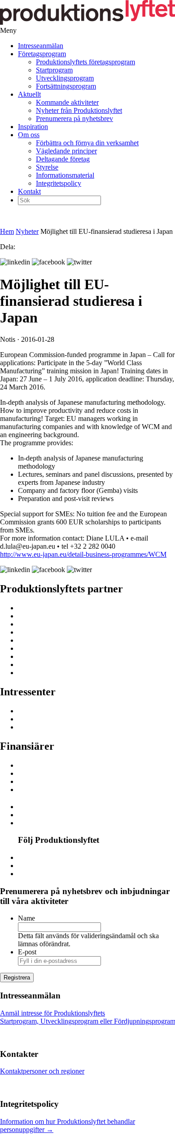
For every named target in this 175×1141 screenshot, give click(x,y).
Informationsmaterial (65, 175)
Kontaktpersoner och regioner (42, 1071)
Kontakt (29, 191)
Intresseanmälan (40, 45)
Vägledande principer (66, 151)
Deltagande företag (63, 159)
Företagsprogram (42, 54)
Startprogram (54, 70)
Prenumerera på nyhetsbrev (74, 118)
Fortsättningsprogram (66, 86)
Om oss (28, 135)
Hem (7, 231)
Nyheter (27, 231)
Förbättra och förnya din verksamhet (87, 143)
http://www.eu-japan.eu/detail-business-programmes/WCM (83, 554)
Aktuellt (29, 94)
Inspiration (33, 126)
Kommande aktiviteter (67, 102)
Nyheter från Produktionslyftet (79, 110)
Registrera (17, 977)
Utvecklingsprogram (65, 78)
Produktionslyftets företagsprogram (85, 62)
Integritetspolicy (58, 183)
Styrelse (47, 167)
